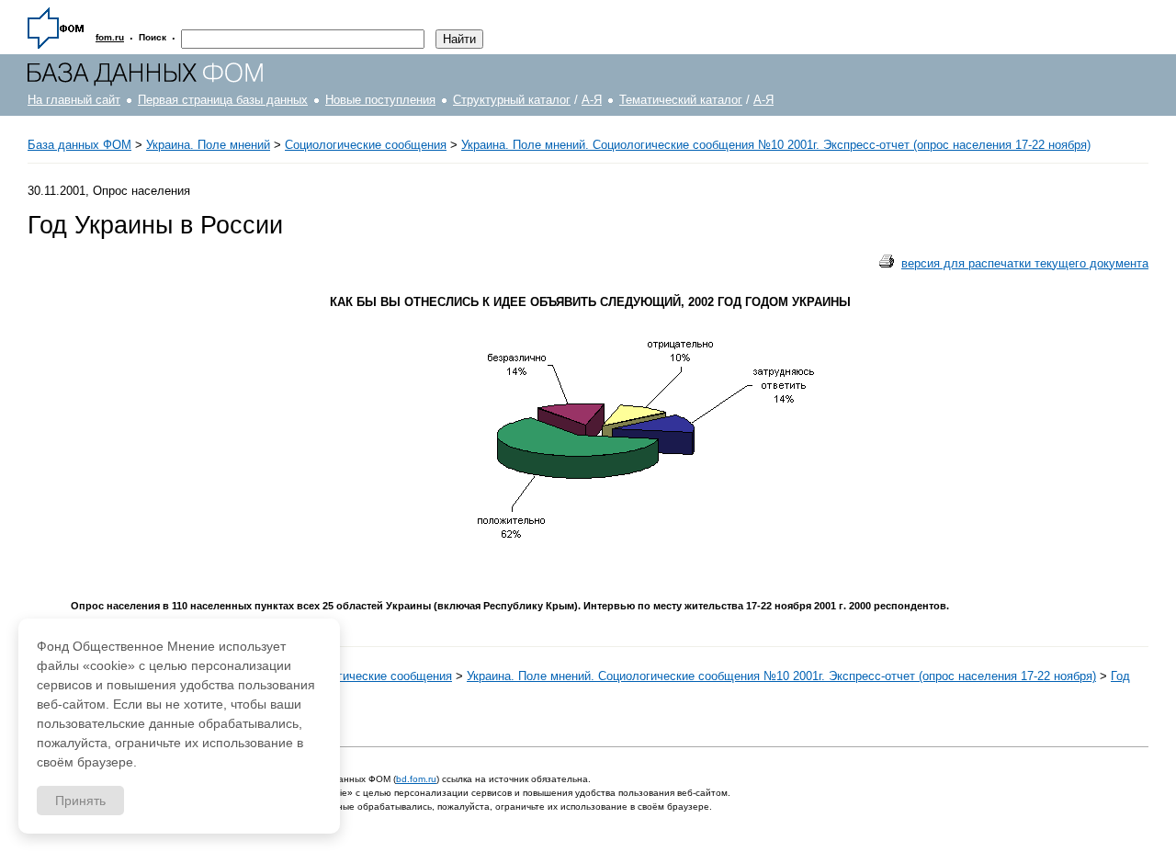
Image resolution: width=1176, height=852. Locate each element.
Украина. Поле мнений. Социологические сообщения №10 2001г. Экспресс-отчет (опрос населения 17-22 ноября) (776, 145)
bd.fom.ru (416, 779)
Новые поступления (380, 100)
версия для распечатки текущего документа (1024, 263)
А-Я (592, 100)
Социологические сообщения (366, 145)
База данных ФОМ (79, 145)
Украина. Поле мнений (208, 145)
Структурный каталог (512, 100)
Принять (80, 800)
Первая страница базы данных (223, 100)
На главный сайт (74, 100)
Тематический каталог (680, 100)
